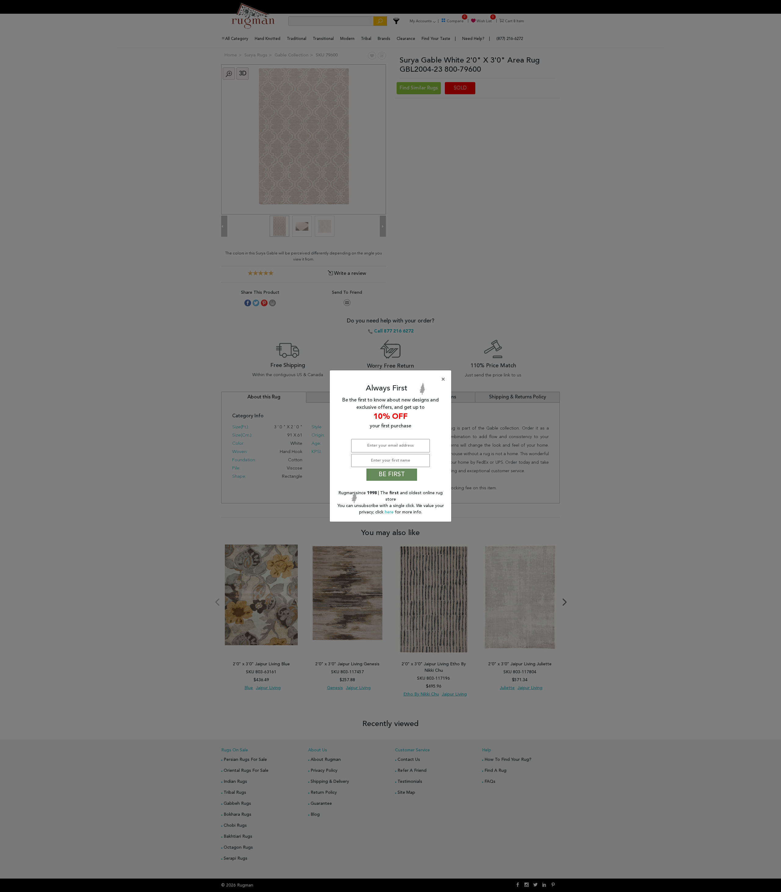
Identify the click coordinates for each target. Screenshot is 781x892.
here (390, 512)
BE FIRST (392, 475)
